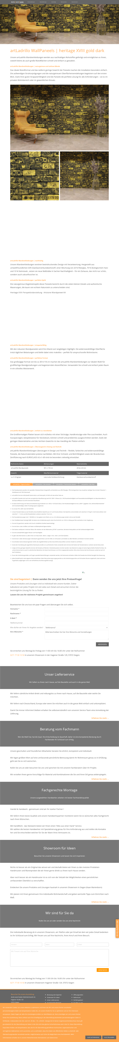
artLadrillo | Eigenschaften (21, 484)
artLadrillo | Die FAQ (88, 484)
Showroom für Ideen (53, 997)
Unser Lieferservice (53, 1000)
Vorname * (14, 609)
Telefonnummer (16, 623)
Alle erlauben (109, 1037)
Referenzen (77, 997)
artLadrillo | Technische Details (66, 484)
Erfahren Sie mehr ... (100, 718)
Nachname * (15, 613)
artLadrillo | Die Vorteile (43, 484)
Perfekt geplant (78, 1000)
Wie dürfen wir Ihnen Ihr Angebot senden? (26, 627)
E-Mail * (13, 618)
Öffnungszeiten (78, 995)
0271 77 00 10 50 (17, 655)
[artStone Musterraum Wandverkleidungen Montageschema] (59, 399)
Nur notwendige (93, 1037)
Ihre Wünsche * (16, 632)
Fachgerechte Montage (54, 1003)
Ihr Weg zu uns (78, 1003)
